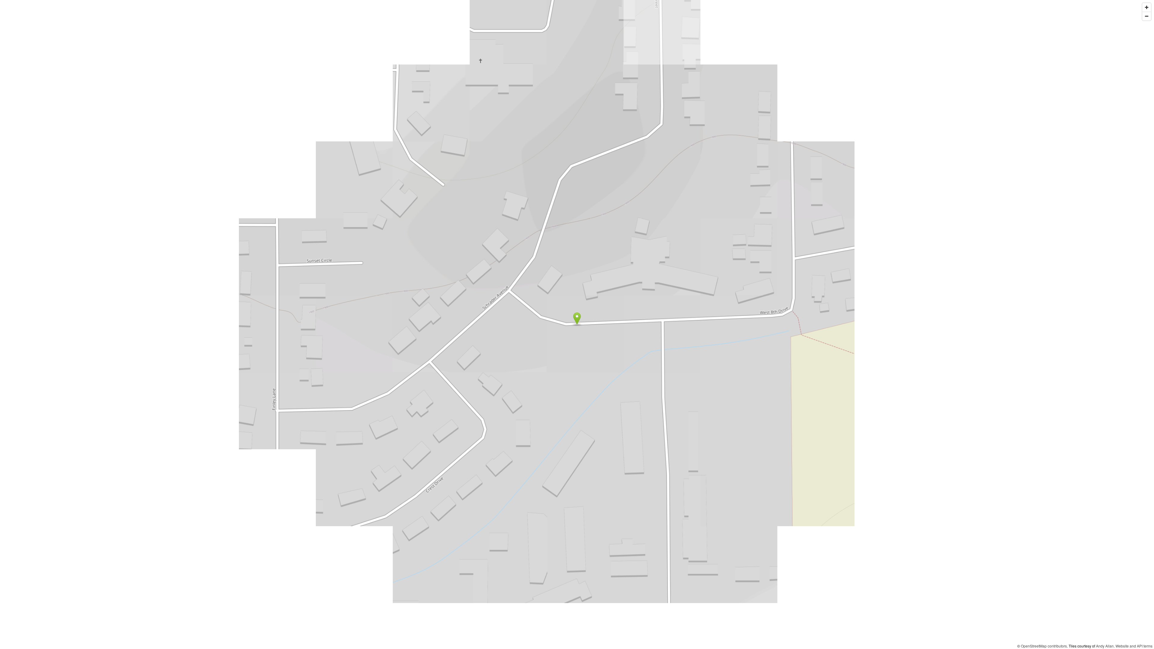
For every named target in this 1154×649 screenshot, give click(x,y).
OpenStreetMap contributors (1044, 645)
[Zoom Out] (1146, 16)
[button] (577, 318)
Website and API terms (1134, 645)
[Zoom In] (1146, 7)
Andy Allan (1105, 645)
